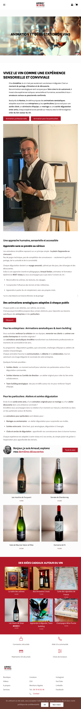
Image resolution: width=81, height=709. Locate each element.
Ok (45, 705)
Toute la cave (70, 450)
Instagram (60, 677)
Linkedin (59, 685)
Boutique (7, 677)
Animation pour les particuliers (46, 118)
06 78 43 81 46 (38, 689)
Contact (36, 693)
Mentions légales (36, 685)
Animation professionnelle (16, 118)
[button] (4, 5)
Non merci (57, 705)
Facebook (59, 689)
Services (6, 689)
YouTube (59, 681)
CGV (30, 681)
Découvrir (10, 320)
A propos (6, 685)
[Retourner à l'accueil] (40, 5)
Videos (5, 681)
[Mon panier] (76, 5)
